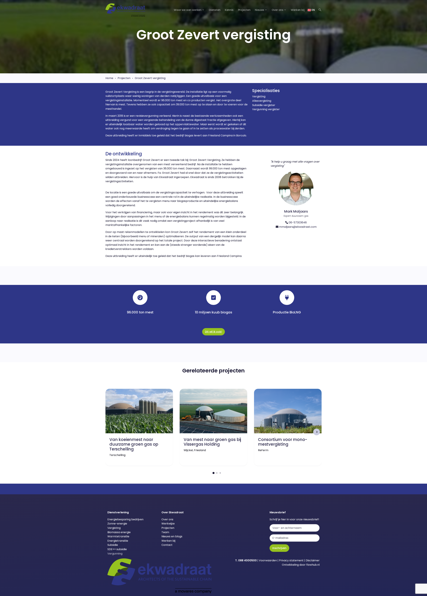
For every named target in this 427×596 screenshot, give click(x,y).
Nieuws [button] (259, 10)
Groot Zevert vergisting (150, 78)
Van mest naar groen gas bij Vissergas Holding (212, 442)
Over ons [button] (278, 10)
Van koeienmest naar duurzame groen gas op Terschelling (133, 444)
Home (109, 78)
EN (313, 10)
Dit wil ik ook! (213, 332)
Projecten (124, 78)
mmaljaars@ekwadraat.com (298, 227)
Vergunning (114, 553)
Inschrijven (279, 548)
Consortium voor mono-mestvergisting (282, 442)
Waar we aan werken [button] (187, 10)
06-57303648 (298, 222)
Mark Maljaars (296, 211)
